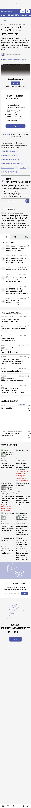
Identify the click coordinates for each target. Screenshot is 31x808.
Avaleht (3, 15)
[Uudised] (8, 806)
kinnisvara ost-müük (8, 155)
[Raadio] (13, 806)
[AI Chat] (23, 806)
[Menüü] (2, 806)
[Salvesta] (29, 246)
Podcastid (23, 15)
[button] (11, 593)
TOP (17, 458)
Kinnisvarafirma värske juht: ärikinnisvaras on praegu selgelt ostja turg (16, 279)
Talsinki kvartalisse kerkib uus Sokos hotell (7, 465)
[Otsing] (18, 806)
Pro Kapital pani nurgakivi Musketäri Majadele (7, 528)
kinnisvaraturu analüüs (8, 159)
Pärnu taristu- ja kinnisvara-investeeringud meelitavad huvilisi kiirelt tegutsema (15, 218)
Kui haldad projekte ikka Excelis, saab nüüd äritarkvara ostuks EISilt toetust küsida (12, 361)
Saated (8, 274)
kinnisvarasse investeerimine (10, 163)
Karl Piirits (23, 168)
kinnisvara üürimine (7, 168)
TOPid (17, 15)
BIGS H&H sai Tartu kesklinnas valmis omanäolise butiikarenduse (16, 303)
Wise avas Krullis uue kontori (16, 270)
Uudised (8, 267)
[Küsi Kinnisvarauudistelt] (27, 201)
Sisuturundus (9, 213)
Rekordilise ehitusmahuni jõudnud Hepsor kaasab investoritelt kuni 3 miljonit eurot (23, 500)
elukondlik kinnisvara (8, 151)
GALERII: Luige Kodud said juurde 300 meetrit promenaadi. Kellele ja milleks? (17, 291)
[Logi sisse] (28, 806)
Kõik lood (11, 15)
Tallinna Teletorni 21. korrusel (11, 431)
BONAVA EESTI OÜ (7, 172)
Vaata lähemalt (7, 134)
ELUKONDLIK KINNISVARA (8, 24)
